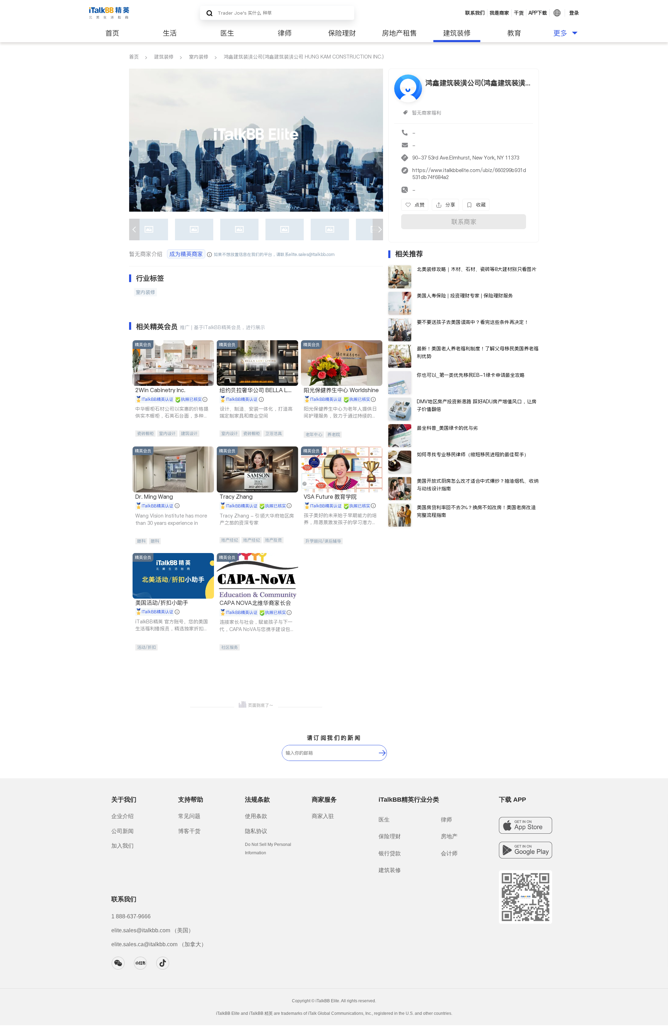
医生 (227, 33)
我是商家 (499, 12)
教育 (514, 33)
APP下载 (537, 12)
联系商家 (463, 221)
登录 (574, 12)
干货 (519, 12)
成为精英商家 (186, 254)
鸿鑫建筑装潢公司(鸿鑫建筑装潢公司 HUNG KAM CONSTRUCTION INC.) (304, 56)
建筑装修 (457, 33)
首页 (112, 33)
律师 (285, 33)
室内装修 (198, 56)
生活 (170, 33)
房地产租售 (399, 33)
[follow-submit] (382, 753)
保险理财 (342, 33)
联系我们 (475, 12)
